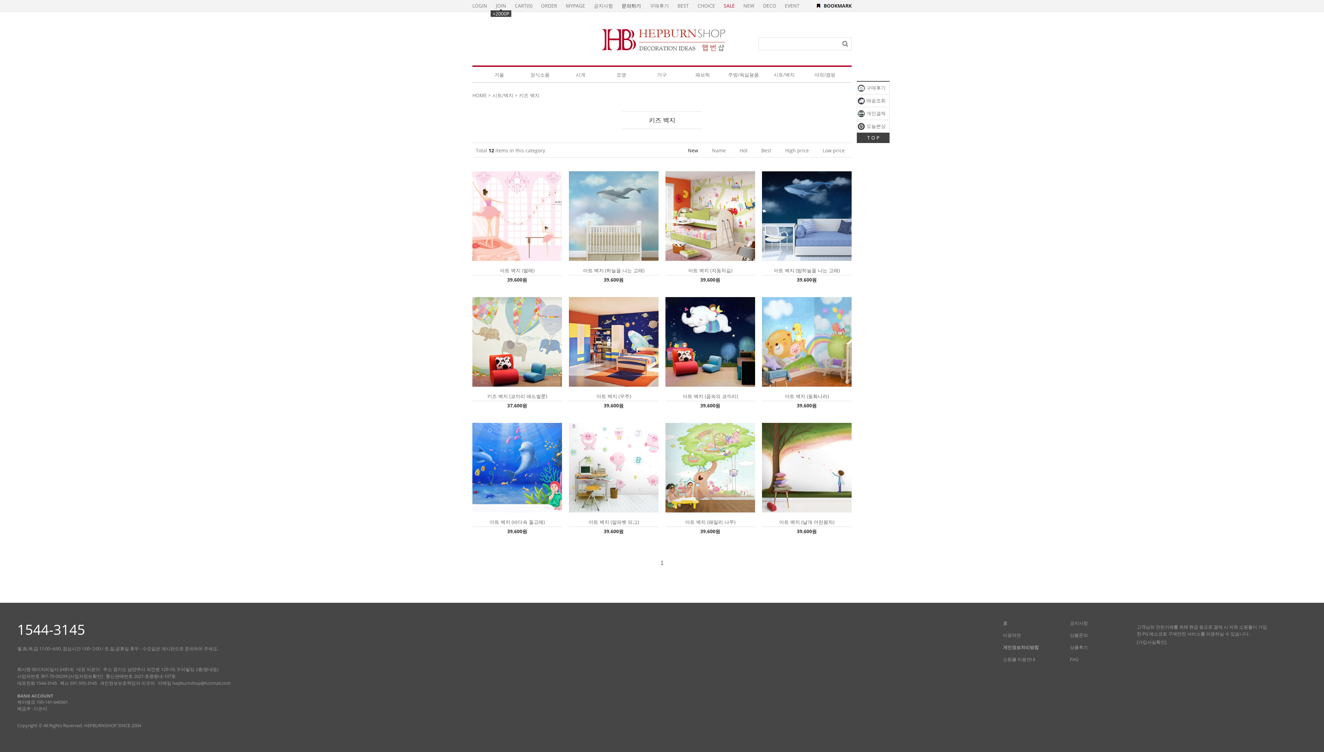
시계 (580, 74)
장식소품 (540, 74)
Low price (834, 150)
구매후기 (875, 87)
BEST (683, 5)
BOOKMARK (838, 5)
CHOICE (706, 5)
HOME (479, 95)
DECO (769, 5)
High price (797, 150)
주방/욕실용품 (743, 74)
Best (766, 150)
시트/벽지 (784, 74)
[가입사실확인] (1151, 642)
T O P (873, 137)
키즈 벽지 (529, 95)
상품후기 (1079, 647)
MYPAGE (575, 5)
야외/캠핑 (824, 74)
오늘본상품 (872, 127)
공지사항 (603, 5)
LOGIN (479, 5)
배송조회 (875, 100)
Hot (744, 150)
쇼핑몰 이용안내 (1019, 659)
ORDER (549, 5)
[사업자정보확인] (86, 676)
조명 (621, 74)
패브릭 (702, 74)
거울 (499, 74)
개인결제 (875, 113)
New (693, 150)
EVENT (792, 5)
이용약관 (1012, 635)
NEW (748, 5)
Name (719, 150)
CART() (523, 5)
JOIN (501, 5)
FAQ (1074, 659)
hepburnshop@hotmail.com (201, 683)
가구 (662, 74)
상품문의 (1079, 635)
